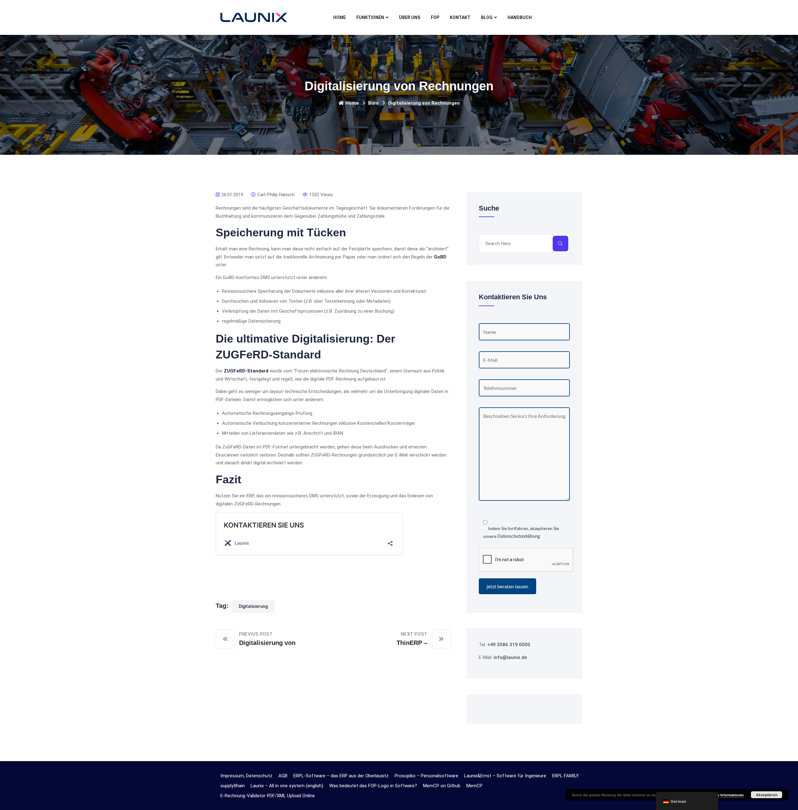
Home (339, 17)
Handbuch (519, 17)
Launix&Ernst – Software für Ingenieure (505, 776)
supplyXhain (232, 786)
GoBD (440, 257)
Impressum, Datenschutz (246, 776)
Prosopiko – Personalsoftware (426, 776)
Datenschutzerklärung (518, 536)
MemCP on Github (441, 786)
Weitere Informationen (725, 795)
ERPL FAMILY (565, 776)
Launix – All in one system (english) (287, 786)
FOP (435, 17)
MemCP (474, 786)
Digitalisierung (253, 606)
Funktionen (370, 17)
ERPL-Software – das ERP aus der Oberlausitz (341, 776)
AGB (282, 776)
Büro (373, 103)
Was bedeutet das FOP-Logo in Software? (373, 786)
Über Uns (409, 17)
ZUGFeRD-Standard (246, 371)
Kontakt (460, 17)
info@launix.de (510, 657)
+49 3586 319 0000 (508, 644)
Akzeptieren (766, 795)
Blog (487, 17)
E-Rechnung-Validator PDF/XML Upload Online (267, 795)
